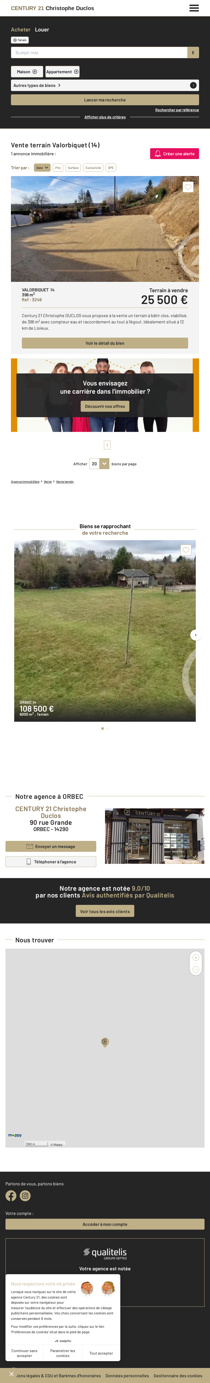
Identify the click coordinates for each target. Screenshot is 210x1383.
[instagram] (25, 1195)
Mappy (58, 1144)
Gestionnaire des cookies (178, 1375)
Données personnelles (127, 1375)
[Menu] (194, 7)
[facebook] (10, 1195)
